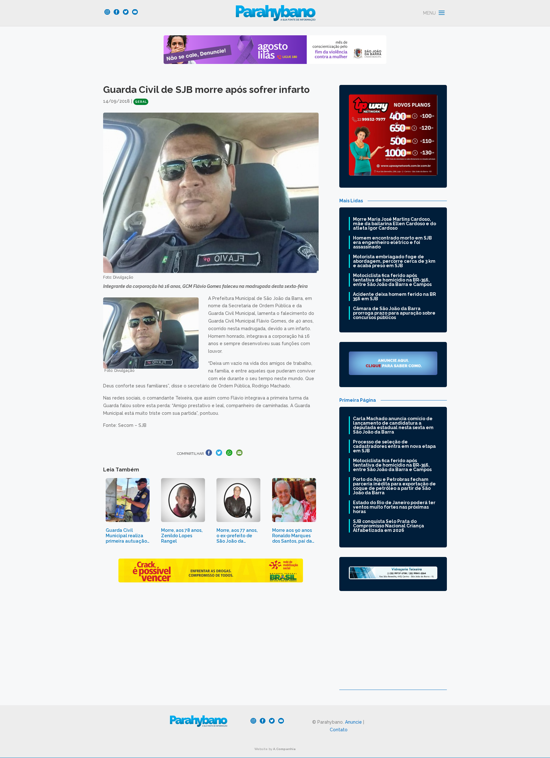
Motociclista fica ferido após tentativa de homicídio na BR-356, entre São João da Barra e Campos (392, 280)
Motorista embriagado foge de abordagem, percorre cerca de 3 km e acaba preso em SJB (394, 261)
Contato (339, 729)
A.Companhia (284, 749)
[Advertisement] (393, 645)
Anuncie (353, 722)
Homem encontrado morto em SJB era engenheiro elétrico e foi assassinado (392, 242)
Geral (141, 101)
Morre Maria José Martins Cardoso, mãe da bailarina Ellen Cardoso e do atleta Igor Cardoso (394, 223)
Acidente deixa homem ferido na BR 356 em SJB (394, 296)
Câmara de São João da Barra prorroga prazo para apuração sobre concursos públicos (394, 313)
